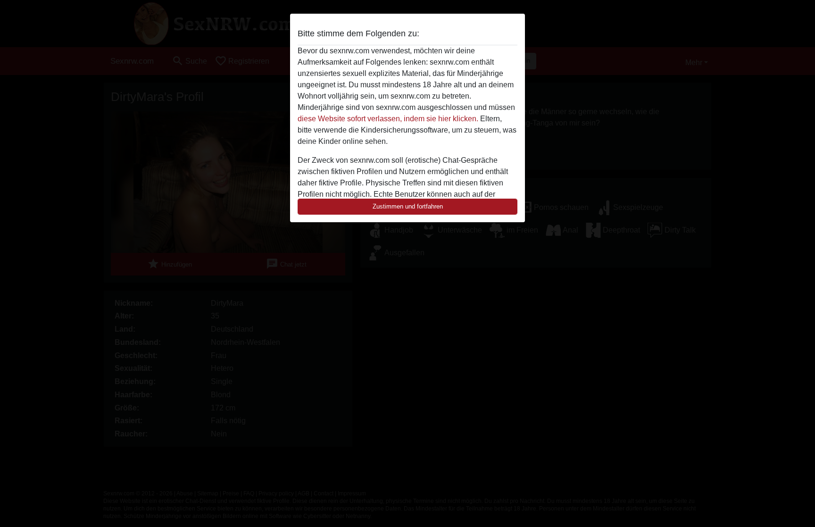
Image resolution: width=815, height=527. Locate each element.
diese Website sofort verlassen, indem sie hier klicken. (388, 119)
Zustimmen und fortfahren (408, 206)
